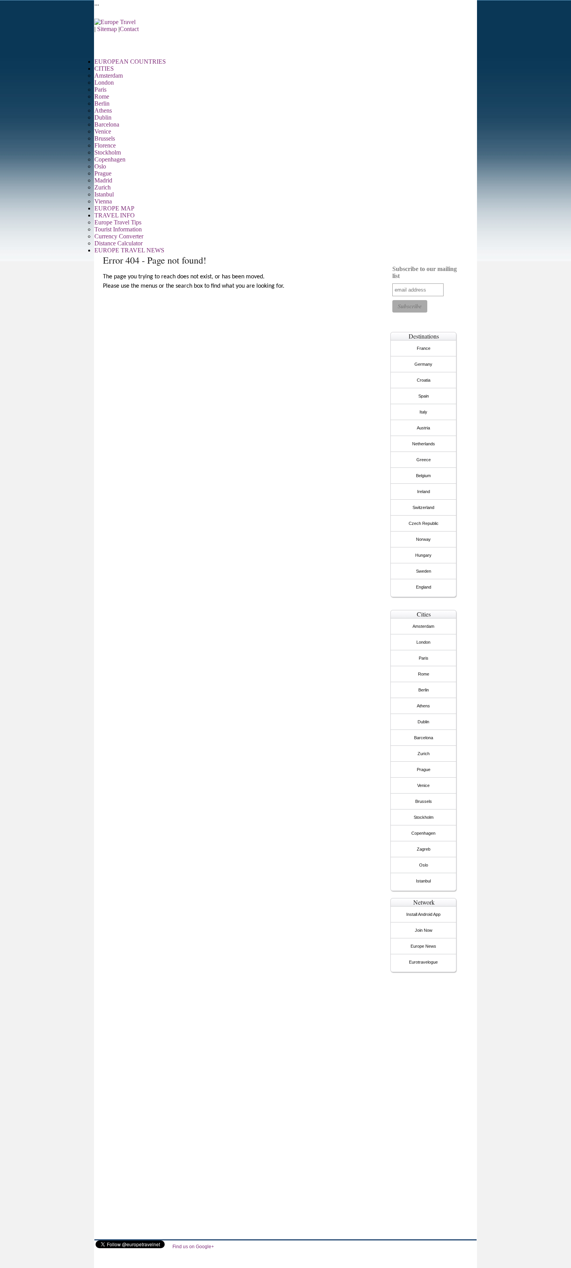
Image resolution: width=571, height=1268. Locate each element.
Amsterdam (108, 75)
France (423, 348)
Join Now (423, 930)
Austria (423, 428)
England (423, 587)
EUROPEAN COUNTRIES (130, 61)
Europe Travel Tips (117, 222)
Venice (102, 131)
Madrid (103, 180)
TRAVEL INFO (114, 215)
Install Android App (423, 914)
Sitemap (107, 29)
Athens (103, 110)
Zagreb (423, 849)
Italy (423, 412)
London (104, 82)
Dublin (102, 117)
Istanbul (104, 194)
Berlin (102, 103)
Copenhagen (109, 159)
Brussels (104, 138)
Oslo (100, 166)
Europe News (423, 946)
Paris (100, 89)
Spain (423, 396)
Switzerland (423, 507)
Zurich (102, 187)
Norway (423, 539)
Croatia (423, 380)
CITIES (104, 68)
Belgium (423, 475)
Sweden (423, 571)
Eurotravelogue (423, 962)
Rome (101, 96)
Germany (423, 364)
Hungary (423, 555)
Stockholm (107, 152)
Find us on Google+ (193, 1246)
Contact (129, 29)
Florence (105, 145)
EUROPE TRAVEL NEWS (129, 250)
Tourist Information (118, 229)
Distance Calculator (118, 243)
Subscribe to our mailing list (424, 272)
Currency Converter (118, 236)
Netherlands (423, 443)
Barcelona (106, 124)
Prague (102, 173)
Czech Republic (424, 523)
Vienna (103, 201)
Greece (423, 459)
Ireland (423, 491)
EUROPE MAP (114, 208)
